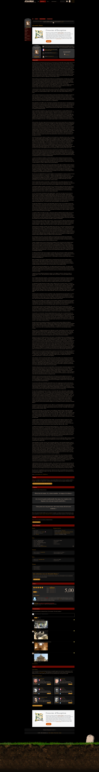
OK (53, 22)
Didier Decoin (62, 678)
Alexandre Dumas (44, 546)
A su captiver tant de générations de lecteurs (46, 603)
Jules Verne (62, 688)
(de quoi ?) (54, 52)
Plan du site (56, 732)
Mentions (52, 732)
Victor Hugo (40, 688)
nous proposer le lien (42, 672)
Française (43, 531)
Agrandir (48, 41)
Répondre (35, 662)
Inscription (73, 0)
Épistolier (71, 531)
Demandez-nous (36, 579)
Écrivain (68, 531)
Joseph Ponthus (41, 678)
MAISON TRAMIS (60, 32)
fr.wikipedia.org (45, 474)
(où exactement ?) (51, 56)
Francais (46, 49)
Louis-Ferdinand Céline (42, 697)
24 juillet (51, 49)
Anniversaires (54, 1)
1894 (41, 698)
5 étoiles (48, 587)
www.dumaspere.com (38, 474)
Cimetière (42, 1)
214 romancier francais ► (37, 705)
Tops (48, 1)
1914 (62, 698)
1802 (54, 49)
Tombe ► (48, 684)
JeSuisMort (29, 1)
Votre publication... (35, 663)
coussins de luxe (58, 38)
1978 (41, 679)
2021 (42, 679)
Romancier (63, 530)
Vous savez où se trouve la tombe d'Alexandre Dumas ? (42, 483)
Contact (60, 732)
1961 (42, 698)
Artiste (61, 531)
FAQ (49, 732)
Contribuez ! (67, 54)
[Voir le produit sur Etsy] (39, 34)
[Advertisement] (49, 10)
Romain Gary (62, 697)
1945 (62, 679)
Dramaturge (65, 531)
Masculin (37, 534)
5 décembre (48, 50)
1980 (64, 698)
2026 (64, 679)
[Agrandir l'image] (43, 31)
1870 (50, 50)
